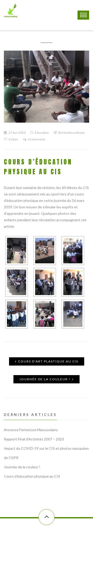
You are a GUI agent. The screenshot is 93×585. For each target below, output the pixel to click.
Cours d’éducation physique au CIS (32, 476)
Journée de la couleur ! (45, 379)
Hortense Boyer (74, 133)
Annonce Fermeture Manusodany (31, 430)
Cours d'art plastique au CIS (48, 361)
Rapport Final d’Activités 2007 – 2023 (34, 439)
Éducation (42, 133)
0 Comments (37, 139)
